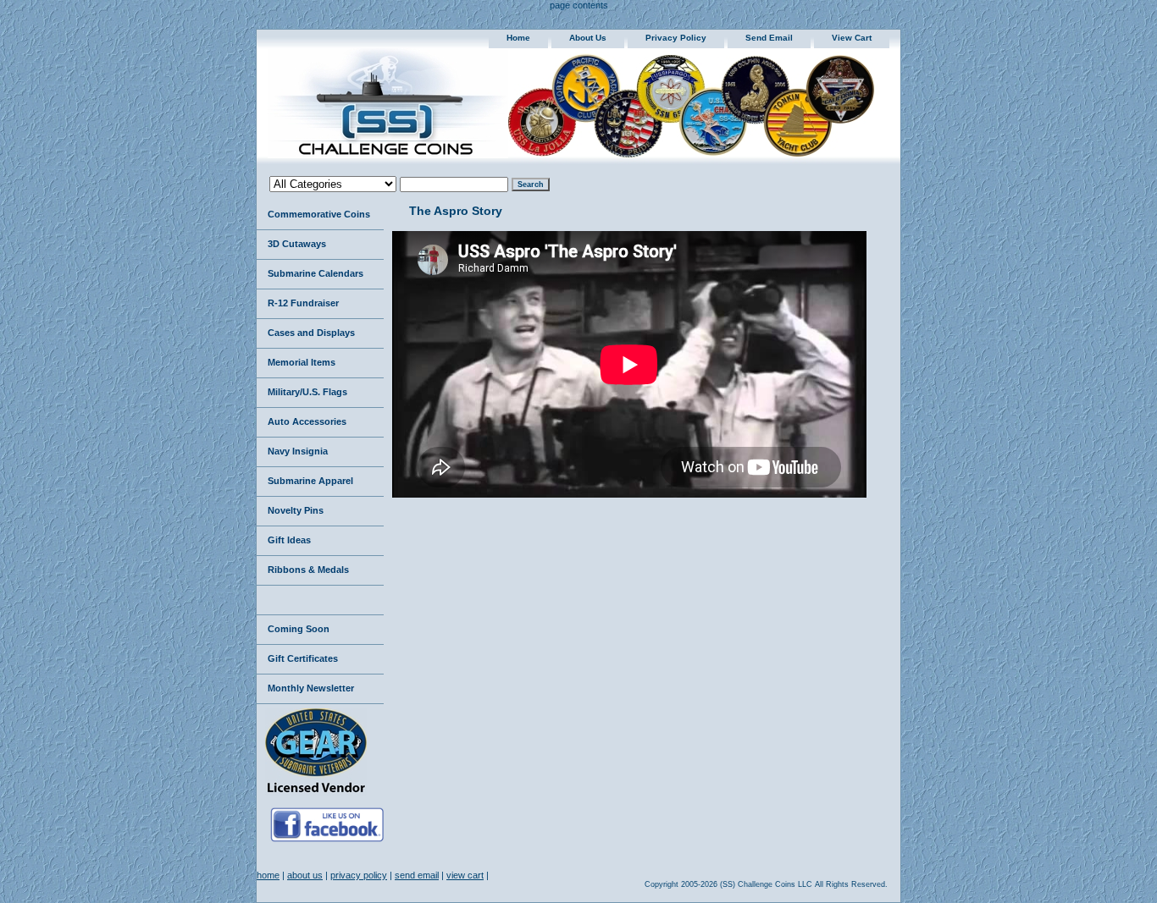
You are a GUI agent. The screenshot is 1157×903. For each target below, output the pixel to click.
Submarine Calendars (315, 273)
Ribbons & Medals (308, 569)
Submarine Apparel (310, 481)
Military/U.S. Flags (307, 392)
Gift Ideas (289, 540)
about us (587, 37)
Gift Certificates (303, 658)
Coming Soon (298, 629)
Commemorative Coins (319, 214)
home (518, 37)
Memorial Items (301, 362)
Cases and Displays (311, 333)
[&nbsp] (320, 600)
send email (769, 37)
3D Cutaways (297, 244)
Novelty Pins (296, 510)
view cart (852, 37)
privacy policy (675, 37)
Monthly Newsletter (311, 688)
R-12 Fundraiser (303, 303)
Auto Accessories (307, 421)
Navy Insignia (298, 451)
